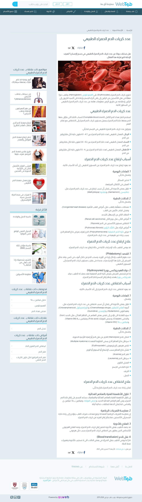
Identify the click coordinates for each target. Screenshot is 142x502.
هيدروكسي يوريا (124, 277)
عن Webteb (77, 466)
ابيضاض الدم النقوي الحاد (35, 346)
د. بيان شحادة (120, 449)
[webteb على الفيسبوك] (18, 497)
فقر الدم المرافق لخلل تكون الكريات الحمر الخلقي (31, 358)
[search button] (15, 4)
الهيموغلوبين (87, 95)
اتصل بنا (128, 466)
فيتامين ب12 (122, 322)
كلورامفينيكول (82, 307)
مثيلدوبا (103, 192)
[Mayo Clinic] (24, 486)
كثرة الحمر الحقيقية (116, 232)
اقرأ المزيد (47, 480)
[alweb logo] (63, 497)
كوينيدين (101, 311)
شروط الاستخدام (96, 466)
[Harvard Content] (14, 486)
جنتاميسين (124, 192)
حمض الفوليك (90, 401)
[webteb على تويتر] (11, 497)
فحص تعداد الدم (39, 311)
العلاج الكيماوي (117, 307)
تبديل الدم (41, 328)
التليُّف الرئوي (109, 227)
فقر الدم (42, 352)
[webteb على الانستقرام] (15, 497)
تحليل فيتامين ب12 (38, 300)
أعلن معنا (115, 466)
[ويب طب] (123, 4)
